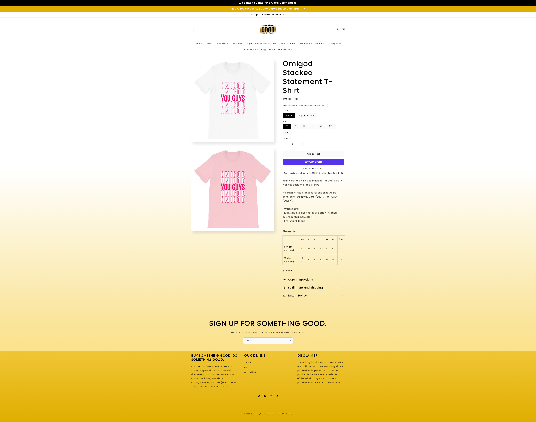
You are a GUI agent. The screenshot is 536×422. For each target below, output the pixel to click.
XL (321, 126)
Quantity (287, 138)
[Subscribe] (290, 340)
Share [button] (289, 270)
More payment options (313, 168)
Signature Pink (306, 115)
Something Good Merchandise (263, 414)
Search (248, 362)
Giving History (251, 372)
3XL (287, 132)
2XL (331, 126)
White (288, 115)
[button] (194, 30)
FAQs (246, 367)
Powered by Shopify (284, 414)
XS (286, 126)
